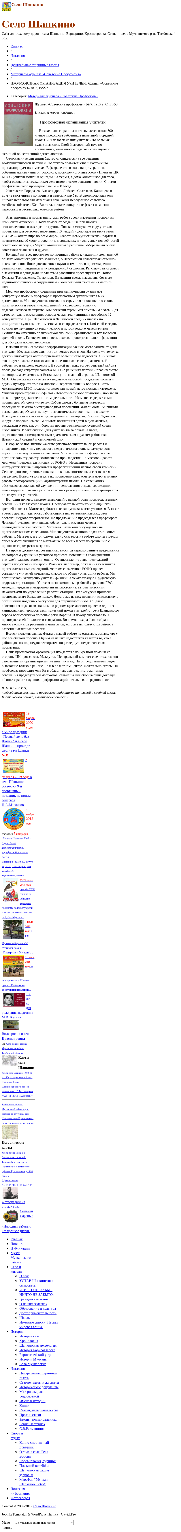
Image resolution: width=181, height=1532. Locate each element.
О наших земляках (33, 1303)
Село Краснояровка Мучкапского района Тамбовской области (14, 1048)
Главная (17, 46)
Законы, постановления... (38, 1419)
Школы (24, 1317)
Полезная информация (20, 1490)
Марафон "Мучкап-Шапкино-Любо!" (34, 1481)
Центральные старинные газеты (35, 64)
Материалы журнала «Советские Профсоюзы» (46, 74)
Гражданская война (34, 1299)
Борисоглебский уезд (35, 1354)
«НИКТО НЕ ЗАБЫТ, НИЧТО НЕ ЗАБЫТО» (37, 1292)
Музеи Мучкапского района (21, 1257)
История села (29, 1336)
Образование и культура (37, 1308)
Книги (24, 1405)
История (17, 1331)
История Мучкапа (33, 1359)
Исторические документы (38, 1387)
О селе (24, 1276)
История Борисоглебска (37, 1350)
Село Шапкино (44, 1506)
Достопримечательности (38, 1313)
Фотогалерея (20, 1497)
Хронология (28, 1340)
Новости (17, 1243)
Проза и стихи (30, 1414)
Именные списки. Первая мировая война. (38, 1324)
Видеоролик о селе (16, 1036)
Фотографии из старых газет (13, 1204)
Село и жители (16, 1269)
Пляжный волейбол (34, 1465)
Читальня (18, 55)
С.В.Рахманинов (32, 1428)
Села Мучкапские (32, 1363)
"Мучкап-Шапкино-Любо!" (17, 838)
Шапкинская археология (38, 1345)
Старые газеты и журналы (39, 1382)
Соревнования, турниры (37, 1460)
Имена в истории (32, 1400)
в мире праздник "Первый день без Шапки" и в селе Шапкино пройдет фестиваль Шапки (18, 734)
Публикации (20, 1248)
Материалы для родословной (31, 1393)
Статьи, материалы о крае (38, 1410)
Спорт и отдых (17, 1435)
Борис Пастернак (32, 1423)
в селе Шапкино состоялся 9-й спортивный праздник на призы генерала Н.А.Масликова (17, 782)
